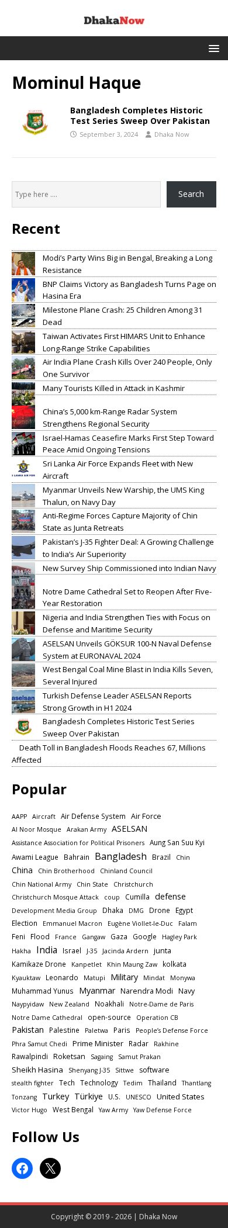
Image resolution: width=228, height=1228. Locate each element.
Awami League (35, 857)
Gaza (118, 936)
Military (124, 977)
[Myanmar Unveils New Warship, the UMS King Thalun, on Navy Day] (23, 495)
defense (170, 896)
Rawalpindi (30, 1056)
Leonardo (62, 977)
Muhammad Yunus (43, 990)
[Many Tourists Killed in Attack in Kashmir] (23, 394)
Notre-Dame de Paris (161, 1004)
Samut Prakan (139, 1057)
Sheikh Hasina (37, 1069)
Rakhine (166, 1044)
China (22, 870)
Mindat (154, 978)
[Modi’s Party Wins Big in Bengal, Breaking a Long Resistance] (23, 263)
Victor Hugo (29, 1110)
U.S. (114, 1096)
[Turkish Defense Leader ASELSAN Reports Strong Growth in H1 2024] (23, 701)
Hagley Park (179, 937)
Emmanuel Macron (72, 923)
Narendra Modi (146, 991)
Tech (67, 1082)
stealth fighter (33, 1083)
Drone (159, 910)
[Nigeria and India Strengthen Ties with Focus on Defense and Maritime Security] (23, 623)
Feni (18, 936)
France (66, 937)
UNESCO (138, 1097)
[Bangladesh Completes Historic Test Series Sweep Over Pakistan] (23, 727)
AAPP (19, 816)
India (46, 949)
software (154, 1070)
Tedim (133, 1083)
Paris (121, 1030)
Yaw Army (113, 1110)
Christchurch (133, 884)
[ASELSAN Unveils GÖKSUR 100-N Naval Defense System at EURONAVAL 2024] (23, 649)
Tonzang (24, 1097)
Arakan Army (86, 829)
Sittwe (124, 1070)
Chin (183, 857)
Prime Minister (97, 1043)
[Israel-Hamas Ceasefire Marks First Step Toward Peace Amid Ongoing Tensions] (23, 443)
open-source (109, 1017)
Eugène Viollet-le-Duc (140, 923)
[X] (50, 1168)
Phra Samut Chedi (39, 1044)
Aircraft (44, 816)
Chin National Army (41, 884)
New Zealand (69, 1004)
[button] (212, 47)
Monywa (182, 978)
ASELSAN (129, 828)
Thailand (162, 1082)
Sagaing (102, 1057)
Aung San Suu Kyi (177, 842)
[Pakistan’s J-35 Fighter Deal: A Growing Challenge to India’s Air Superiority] (23, 547)
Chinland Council (126, 871)
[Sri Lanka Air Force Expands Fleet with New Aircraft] (23, 469)
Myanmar (97, 990)
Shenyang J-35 (89, 1070)
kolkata (174, 963)
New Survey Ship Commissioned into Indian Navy (129, 568)
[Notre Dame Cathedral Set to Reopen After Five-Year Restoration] (23, 597)
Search (191, 193)
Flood (40, 936)
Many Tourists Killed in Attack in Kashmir (114, 388)
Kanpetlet (86, 964)
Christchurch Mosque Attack (55, 897)
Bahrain (76, 857)
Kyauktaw (26, 978)
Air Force (146, 816)
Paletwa (96, 1030)
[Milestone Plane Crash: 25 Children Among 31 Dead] (23, 315)
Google (145, 936)
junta (162, 951)
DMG (136, 911)
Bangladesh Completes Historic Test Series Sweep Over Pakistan (140, 115)
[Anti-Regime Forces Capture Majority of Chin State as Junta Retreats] (23, 521)
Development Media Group (54, 911)
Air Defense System (93, 816)
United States (181, 1096)
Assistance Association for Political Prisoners (78, 843)
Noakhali (109, 1003)
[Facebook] (22, 1168)
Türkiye (88, 1096)
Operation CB (157, 1017)
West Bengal (73, 1109)
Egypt (184, 910)
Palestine (64, 1030)
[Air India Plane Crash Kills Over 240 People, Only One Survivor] (23, 367)
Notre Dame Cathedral (47, 1017)
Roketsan (69, 1056)
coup (112, 897)
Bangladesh (121, 856)
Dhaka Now (171, 134)
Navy (186, 991)
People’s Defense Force (172, 1030)
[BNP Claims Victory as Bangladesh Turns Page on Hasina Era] (23, 290)
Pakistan (28, 1029)
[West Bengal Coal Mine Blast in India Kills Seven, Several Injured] (23, 675)
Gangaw (93, 937)
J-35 (92, 951)
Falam (187, 923)
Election (24, 923)
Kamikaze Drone (39, 963)
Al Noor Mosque (36, 829)
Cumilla (137, 896)
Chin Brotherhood (66, 871)
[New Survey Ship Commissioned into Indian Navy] (23, 574)
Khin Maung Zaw (132, 964)
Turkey (55, 1096)
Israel (72, 950)
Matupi (94, 978)
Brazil (161, 857)
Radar (138, 1043)
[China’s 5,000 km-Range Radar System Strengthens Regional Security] (23, 417)
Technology (99, 1082)
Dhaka (112, 910)
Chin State (92, 884)
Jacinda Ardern (125, 951)
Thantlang (196, 1083)
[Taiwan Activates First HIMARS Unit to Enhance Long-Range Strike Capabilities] (23, 342)
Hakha (21, 951)
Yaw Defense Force (162, 1110)
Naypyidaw (28, 1004)
